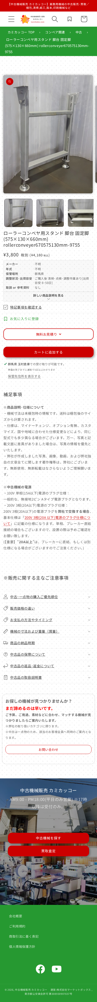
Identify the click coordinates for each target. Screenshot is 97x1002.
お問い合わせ (48, 749)
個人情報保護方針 (22, 946)
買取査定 (48, 850)
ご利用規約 (17, 926)
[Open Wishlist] (69, 19)
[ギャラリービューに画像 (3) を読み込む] (82, 213)
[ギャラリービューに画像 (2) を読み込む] (50, 213)
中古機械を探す (48, 838)
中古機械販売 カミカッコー (31, 989)
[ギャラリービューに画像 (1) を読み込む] (18, 213)
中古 (79, 32)
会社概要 (15, 916)
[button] (11, 19)
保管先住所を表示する (24, 376)
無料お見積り (46, 334)
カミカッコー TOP (21, 32)
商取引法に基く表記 (24, 936)
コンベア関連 (55, 32)
